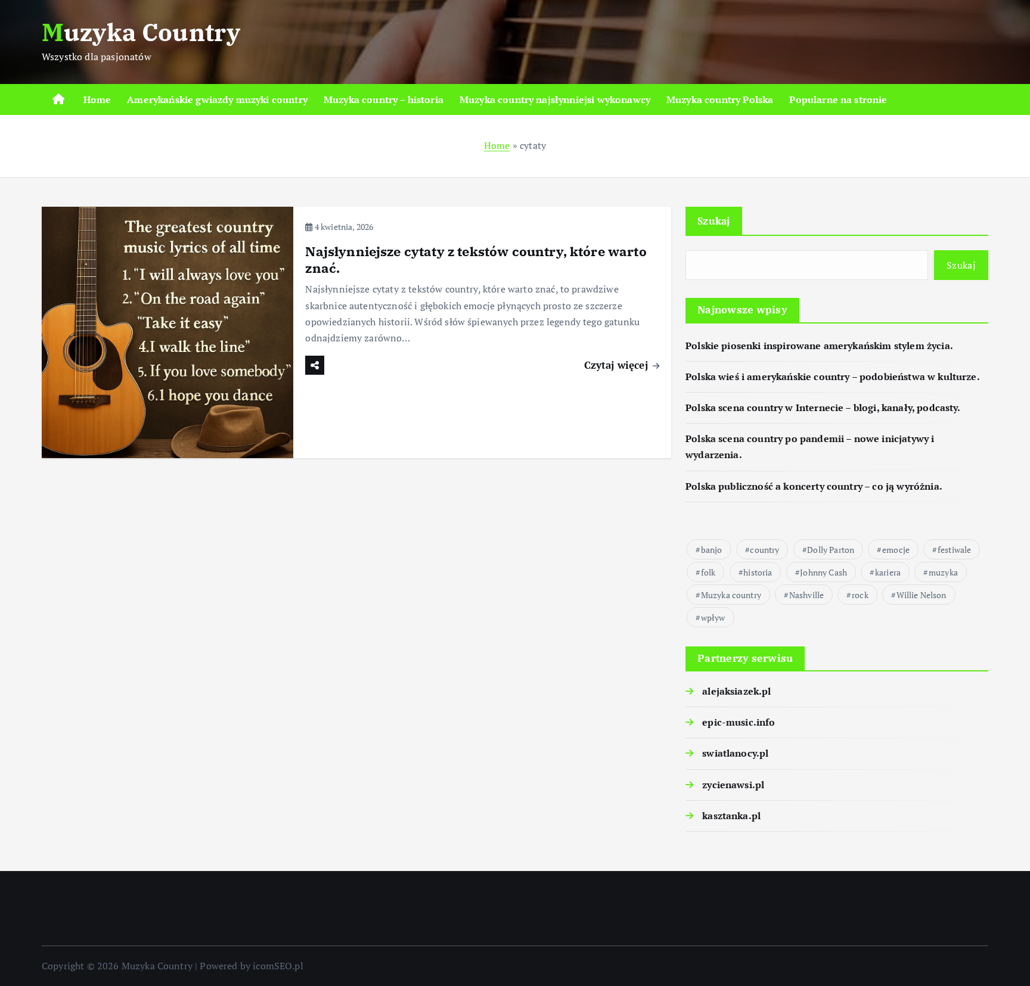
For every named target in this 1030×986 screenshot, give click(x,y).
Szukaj (713, 221)
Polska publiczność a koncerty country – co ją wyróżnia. (813, 486)
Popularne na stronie (838, 99)
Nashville (806, 595)
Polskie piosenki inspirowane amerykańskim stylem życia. (819, 345)
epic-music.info (738, 722)
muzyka (943, 572)
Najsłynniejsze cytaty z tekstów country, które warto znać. (475, 259)
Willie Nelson (921, 595)
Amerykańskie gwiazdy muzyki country (217, 99)
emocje (896, 549)
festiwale (954, 549)
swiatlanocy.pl (735, 753)
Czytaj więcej (617, 365)
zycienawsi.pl (733, 784)
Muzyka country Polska (719, 99)
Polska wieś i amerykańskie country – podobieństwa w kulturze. (832, 376)
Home (97, 99)
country (764, 549)
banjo (711, 549)
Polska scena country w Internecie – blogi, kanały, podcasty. (823, 407)
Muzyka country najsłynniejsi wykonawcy (555, 99)
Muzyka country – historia (383, 99)
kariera (888, 572)
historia (757, 572)
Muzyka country (731, 595)
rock (860, 595)
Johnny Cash (823, 572)
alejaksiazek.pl (736, 691)
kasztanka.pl (731, 815)
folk (708, 572)
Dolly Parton (830, 549)
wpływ (713, 617)
